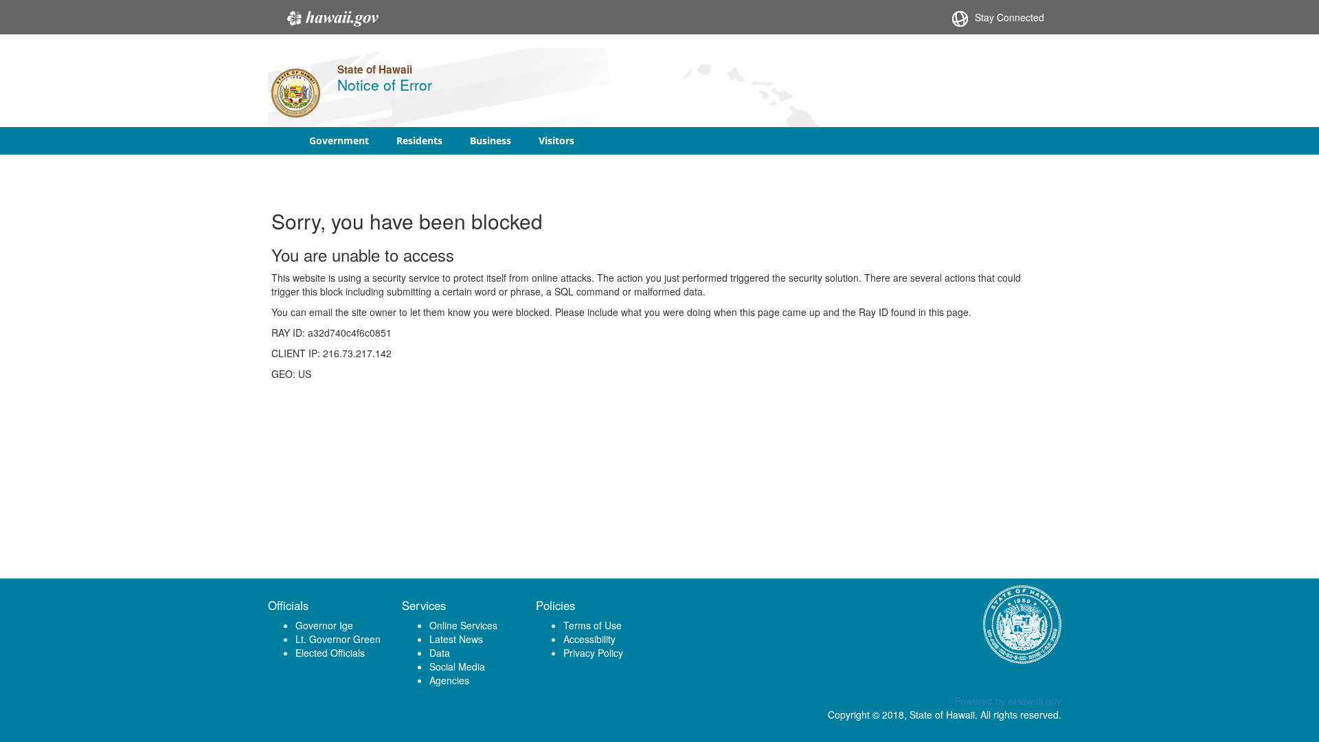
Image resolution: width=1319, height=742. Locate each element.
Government (339, 140)
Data (439, 653)
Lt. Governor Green (338, 639)
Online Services (463, 625)
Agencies (449, 680)
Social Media (457, 666)
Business (490, 140)
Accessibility (589, 639)
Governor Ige (324, 625)
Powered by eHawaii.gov (1007, 701)
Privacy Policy (593, 653)
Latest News (456, 639)
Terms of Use (592, 625)
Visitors (556, 140)
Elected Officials (330, 653)
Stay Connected (1009, 17)
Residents (419, 140)
